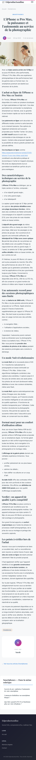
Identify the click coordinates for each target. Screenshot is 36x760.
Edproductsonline (13, 1)
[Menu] (32, 1)
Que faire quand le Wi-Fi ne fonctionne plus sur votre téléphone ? (17, 703)
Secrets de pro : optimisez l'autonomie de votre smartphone (17, 690)
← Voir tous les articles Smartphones (15, 664)
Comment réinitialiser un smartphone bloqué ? (17, 696)
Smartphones (12, 9)
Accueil (4, 9)
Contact (4, 748)
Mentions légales (7, 744)
